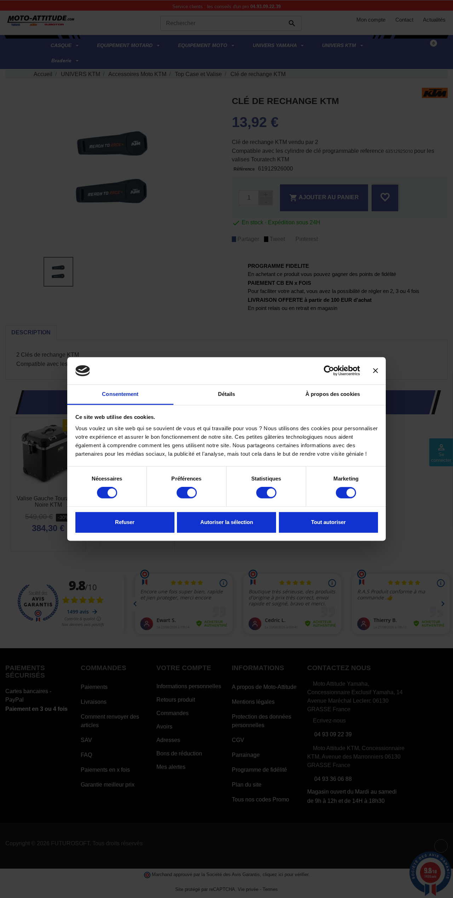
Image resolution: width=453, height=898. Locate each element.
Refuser (124, 522)
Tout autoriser (328, 522)
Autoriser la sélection (226, 522)
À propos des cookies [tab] (332, 394)
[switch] (187, 493)
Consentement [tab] (120, 394)
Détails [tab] (226, 394)
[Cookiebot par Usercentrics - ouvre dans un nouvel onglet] (329, 370)
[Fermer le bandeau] (375, 370)
